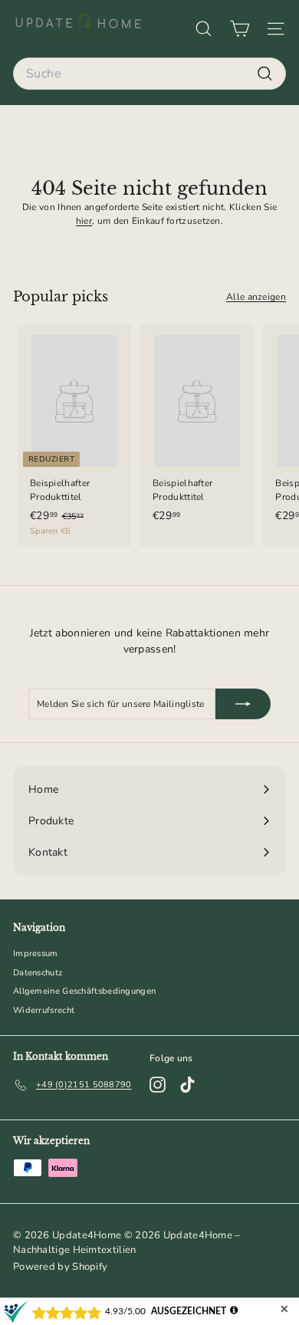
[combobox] (149, 74)
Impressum (35, 953)
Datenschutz (37, 972)
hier (84, 221)
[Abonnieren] (243, 704)
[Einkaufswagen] (240, 28)
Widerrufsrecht (43, 1010)
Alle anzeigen (256, 297)
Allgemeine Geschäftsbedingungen (84, 991)
